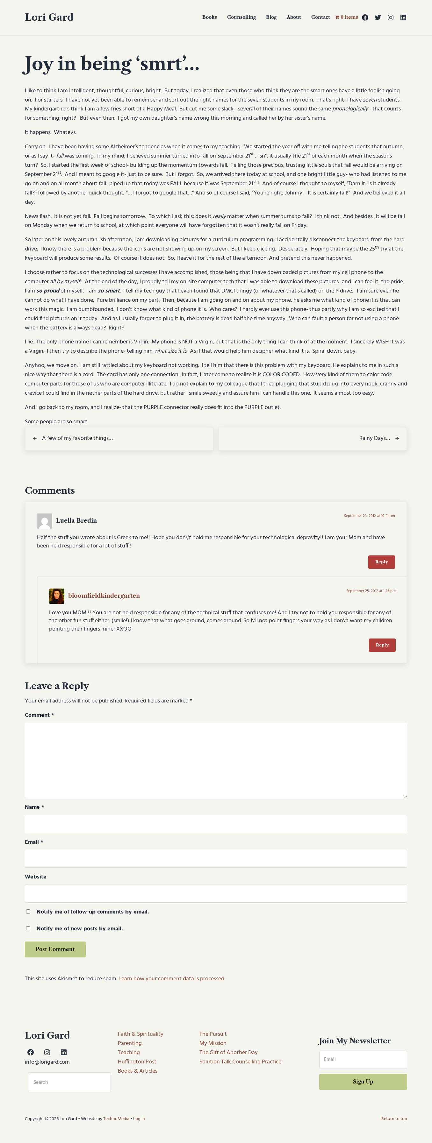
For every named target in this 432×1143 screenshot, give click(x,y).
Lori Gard (49, 17)
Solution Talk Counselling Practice (240, 1062)
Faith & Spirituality (140, 1034)
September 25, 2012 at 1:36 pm (371, 591)
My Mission (213, 1043)
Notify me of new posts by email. (80, 929)
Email (34, 842)
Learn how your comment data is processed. (172, 979)
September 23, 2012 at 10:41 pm (369, 516)
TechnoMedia (116, 1119)
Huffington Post (137, 1062)
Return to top (394, 1119)
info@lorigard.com (47, 1062)
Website (36, 877)
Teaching (129, 1052)
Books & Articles (137, 1071)
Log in (139, 1119)
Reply (381, 562)
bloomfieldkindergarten (104, 595)
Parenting (130, 1043)
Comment (39, 715)
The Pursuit (213, 1034)
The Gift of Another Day (228, 1052)
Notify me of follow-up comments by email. (93, 912)
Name (34, 807)
